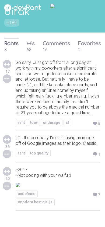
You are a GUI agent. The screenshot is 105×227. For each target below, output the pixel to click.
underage (51, 122)
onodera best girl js (35, 202)
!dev (34, 122)
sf (67, 122)
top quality (39, 153)
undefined (27, 194)
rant (21, 122)
